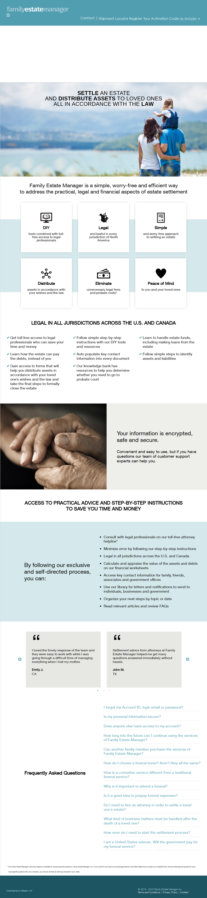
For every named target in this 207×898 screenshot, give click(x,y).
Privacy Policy (170, 892)
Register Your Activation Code (154, 19)
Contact (88, 18)
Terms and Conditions (149, 892)
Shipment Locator (113, 19)
